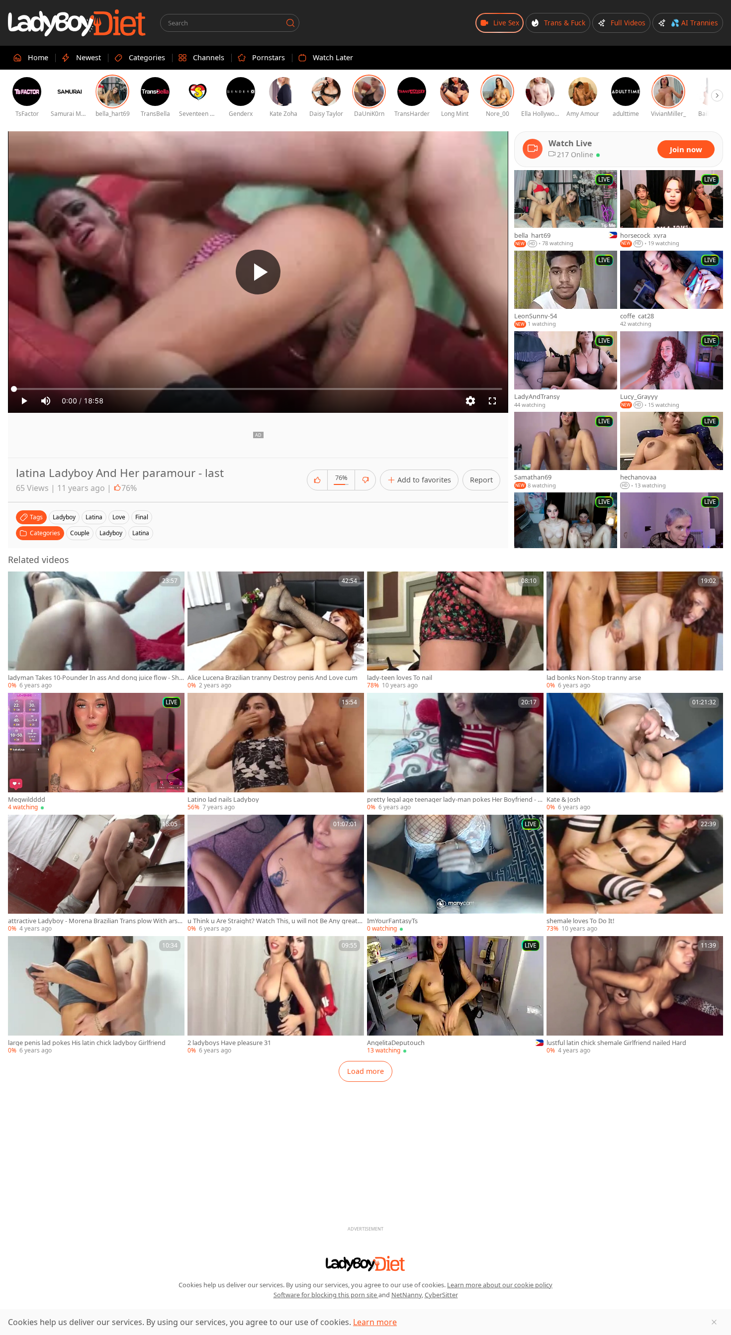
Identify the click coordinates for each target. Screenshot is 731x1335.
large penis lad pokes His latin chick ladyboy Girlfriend (87, 1043)
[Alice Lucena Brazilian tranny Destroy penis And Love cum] (275, 631)
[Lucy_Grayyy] (671, 370)
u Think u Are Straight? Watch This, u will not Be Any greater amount (275, 921)
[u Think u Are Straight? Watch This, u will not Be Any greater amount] (275, 874)
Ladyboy (110, 533)
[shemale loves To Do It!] (635, 874)
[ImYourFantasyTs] (455, 874)
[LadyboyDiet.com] (77, 22)
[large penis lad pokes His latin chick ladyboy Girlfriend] (96, 995)
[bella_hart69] (565, 209)
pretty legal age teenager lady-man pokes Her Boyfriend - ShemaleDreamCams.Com (454, 799)
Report (481, 479)
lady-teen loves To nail (399, 677)
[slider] (258, 389)
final (141, 517)
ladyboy (64, 517)
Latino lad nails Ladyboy (223, 799)
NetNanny (406, 1294)
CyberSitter (441, 1294)
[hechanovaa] (671, 450)
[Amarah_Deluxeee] (565, 531)
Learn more (375, 1322)
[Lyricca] (671, 531)
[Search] (290, 22)
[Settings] (470, 401)
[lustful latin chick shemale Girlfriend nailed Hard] (635, 995)
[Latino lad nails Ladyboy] (275, 752)
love (118, 517)
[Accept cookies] (714, 1322)
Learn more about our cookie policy (499, 1284)
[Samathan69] (565, 450)
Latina (140, 533)
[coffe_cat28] (671, 289)
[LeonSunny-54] (565, 289)
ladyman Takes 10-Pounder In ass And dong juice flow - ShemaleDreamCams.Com (95, 677)
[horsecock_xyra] (671, 209)
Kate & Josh (563, 799)
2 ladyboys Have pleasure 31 (229, 1043)
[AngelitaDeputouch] (455, 995)
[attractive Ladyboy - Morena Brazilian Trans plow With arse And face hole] (96, 874)
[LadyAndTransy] (565, 370)
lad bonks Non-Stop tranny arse (594, 677)
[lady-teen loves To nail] (455, 631)
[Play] (258, 272)
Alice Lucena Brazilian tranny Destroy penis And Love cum (272, 677)
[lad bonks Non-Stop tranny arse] (635, 631)
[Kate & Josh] (635, 752)
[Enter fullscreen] (492, 401)
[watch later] (20, 583)
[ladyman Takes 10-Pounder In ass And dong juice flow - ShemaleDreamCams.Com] (96, 631)
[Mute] (46, 401)
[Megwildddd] (96, 752)
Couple (80, 533)
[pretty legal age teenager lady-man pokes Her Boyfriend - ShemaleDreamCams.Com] (455, 752)
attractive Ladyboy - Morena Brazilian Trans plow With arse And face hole (94, 921)
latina (94, 517)
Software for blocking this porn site (326, 1294)
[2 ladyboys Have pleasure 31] (275, 995)
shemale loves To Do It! (580, 921)
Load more (365, 1071)
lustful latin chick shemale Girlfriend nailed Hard (616, 1043)
